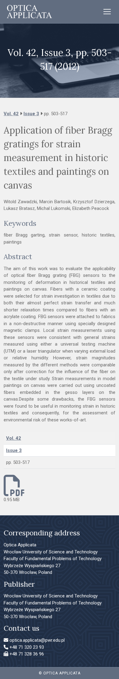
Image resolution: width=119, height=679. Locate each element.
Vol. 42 (11, 113)
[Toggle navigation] (107, 11)
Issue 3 (31, 113)
